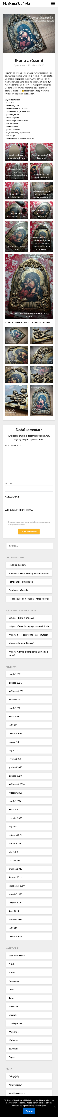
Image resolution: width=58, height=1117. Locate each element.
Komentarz (13, 445)
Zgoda (29, 1111)
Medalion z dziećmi (17, 564)
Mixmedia (13, 1006)
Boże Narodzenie (17, 955)
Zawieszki (13, 1048)
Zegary (12, 1057)
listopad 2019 (15, 877)
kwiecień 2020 (15, 835)
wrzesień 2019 (15, 894)
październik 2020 (17, 784)
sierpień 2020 (15, 801)
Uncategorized (15, 1023)
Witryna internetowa (19, 509)
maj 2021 (13, 725)
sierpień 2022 (15, 674)
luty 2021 (13, 750)
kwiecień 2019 (15, 936)
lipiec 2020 (14, 809)
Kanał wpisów (15, 1085)
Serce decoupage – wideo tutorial (33, 626)
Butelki (12, 964)
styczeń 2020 (15, 860)
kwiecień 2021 (15, 733)
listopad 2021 (15, 682)
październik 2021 (17, 691)
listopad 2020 (15, 775)
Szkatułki (13, 1015)
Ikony (11, 998)
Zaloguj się (14, 1076)
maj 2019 (13, 928)
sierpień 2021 (15, 708)
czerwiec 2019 (15, 919)
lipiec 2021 (14, 716)
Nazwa (9, 483)
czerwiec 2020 (15, 818)
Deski (11, 989)
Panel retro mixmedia (18, 590)
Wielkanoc (13, 1032)
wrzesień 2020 (15, 792)
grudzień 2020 (15, 767)
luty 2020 (13, 852)
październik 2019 (17, 885)
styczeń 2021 (15, 759)
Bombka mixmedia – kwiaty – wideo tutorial (29, 573)
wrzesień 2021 (15, 699)
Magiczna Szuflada (16, 3)
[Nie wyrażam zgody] (54, 1106)
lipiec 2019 (14, 911)
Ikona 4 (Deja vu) (26, 617)
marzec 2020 (15, 843)
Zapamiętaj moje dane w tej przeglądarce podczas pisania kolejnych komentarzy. (29, 523)
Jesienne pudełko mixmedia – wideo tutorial (29, 598)
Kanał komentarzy (17, 1093)
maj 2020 (13, 826)
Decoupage (14, 981)
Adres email (12, 496)
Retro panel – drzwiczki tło (21, 581)
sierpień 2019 (15, 902)
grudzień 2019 (15, 869)
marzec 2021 (15, 742)
